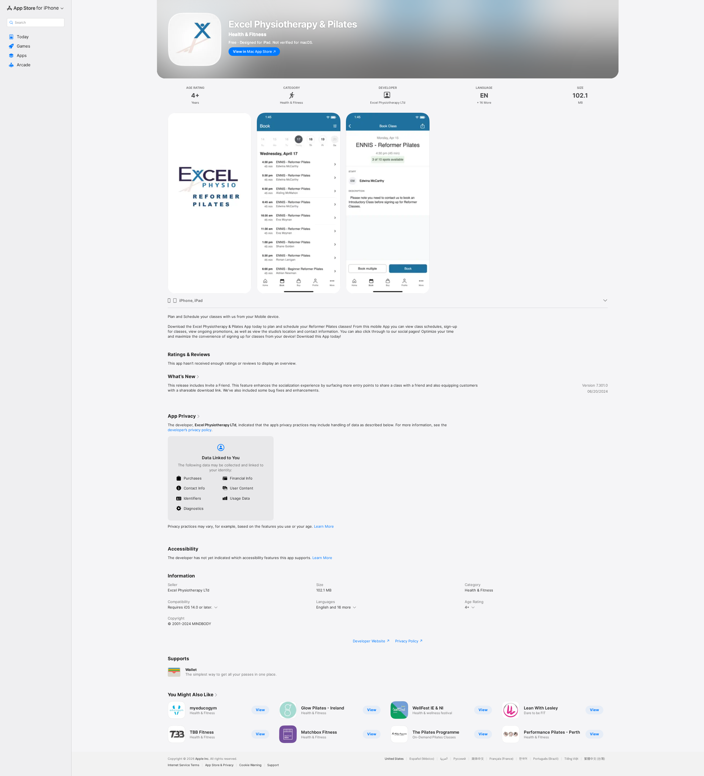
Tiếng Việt (571, 758)
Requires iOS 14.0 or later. (190, 607)
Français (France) (501, 758)
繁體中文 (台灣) (594, 758)
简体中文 (478, 758)
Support (273, 765)
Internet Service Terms (183, 765)
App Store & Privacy (219, 765)
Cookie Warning (250, 765)
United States (394, 758)
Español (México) (421, 758)
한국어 (523, 758)
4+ (467, 607)
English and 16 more (333, 607)
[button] (35, 37)
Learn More (324, 526)
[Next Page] (613, 722)
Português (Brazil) (546, 758)
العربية (444, 758)
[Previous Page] (162, 722)
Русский (459, 758)
